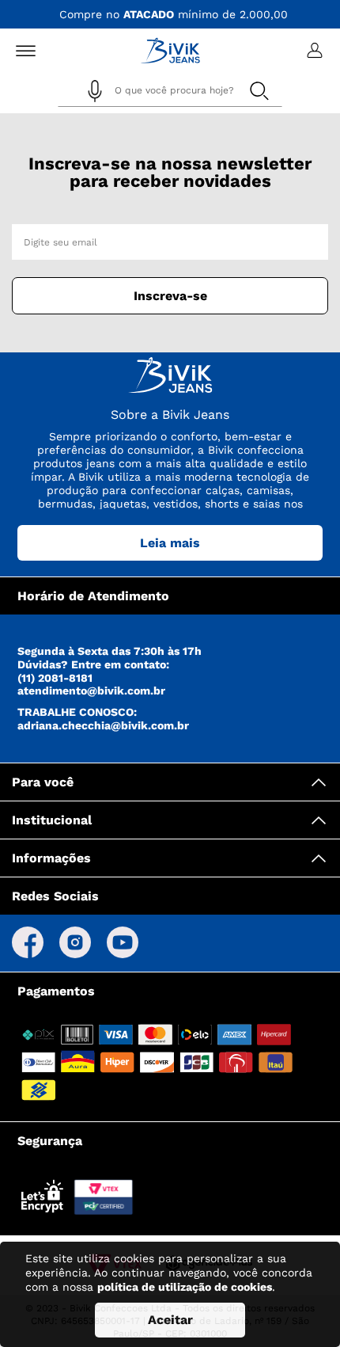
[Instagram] (75, 943)
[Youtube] (122, 943)
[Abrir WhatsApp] (300, 1307)
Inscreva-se (170, 295)
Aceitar (170, 1319)
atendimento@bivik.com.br (91, 690)
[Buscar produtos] (258, 90)
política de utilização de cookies (184, 1286)
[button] (95, 91)
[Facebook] (27, 943)
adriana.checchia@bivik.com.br (103, 725)
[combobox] (170, 92)
